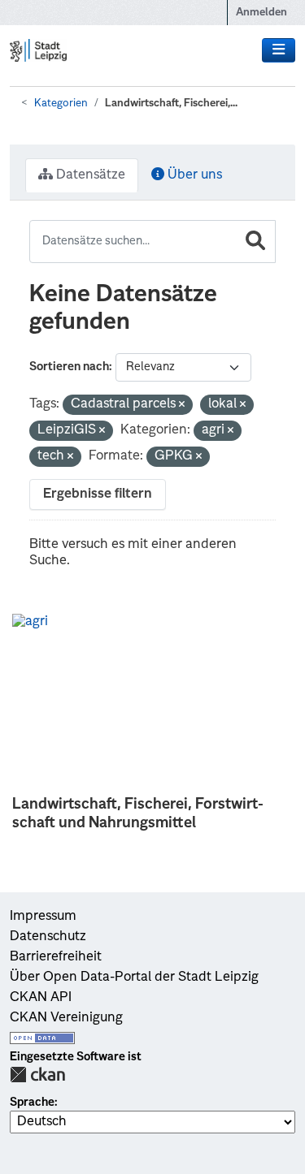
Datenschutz (48, 936)
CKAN (37, 1074)
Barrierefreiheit (56, 957)
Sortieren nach (69, 367)
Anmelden (261, 12)
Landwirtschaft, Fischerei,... (171, 103)
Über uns (193, 175)
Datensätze (89, 175)
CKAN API (41, 997)
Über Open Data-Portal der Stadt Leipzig (134, 977)
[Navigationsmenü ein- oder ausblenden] (278, 50)
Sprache (32, 1102)
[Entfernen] (182, 405)
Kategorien (61, 103)
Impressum (43, 916)
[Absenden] (255, 241)
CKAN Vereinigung (66, 1018)
